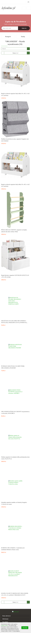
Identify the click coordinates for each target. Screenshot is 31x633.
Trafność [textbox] (4, 48)
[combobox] (15, 48)
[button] (15, 616)
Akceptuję (25, 627)
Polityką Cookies (4, 625)
